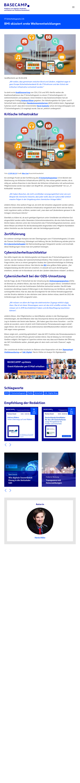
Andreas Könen (27, 100)
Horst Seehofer (43, 106)
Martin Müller (40, 537)
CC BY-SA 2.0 (12, 173)
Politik (30, 393)
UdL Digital (27, 352)
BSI (45, 265)
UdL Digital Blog (51, 393)
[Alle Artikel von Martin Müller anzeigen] (40, 521)
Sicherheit (38, 393)
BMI (6, 393)
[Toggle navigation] (73, 7)
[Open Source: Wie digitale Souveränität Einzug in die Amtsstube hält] (21, 470)
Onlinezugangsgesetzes (59, 281)
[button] (5, 444)
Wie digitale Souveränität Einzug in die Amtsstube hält (20, 478)
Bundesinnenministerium (37, 103)
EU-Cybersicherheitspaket (15, 244)
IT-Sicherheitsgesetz (18, 393)
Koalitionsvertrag (23, 92)
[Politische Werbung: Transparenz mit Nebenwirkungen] (59, 470)
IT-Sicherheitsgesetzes (48, 178)
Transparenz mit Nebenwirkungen (54, 480)
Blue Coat (25, 173)
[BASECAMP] (16, 7)
